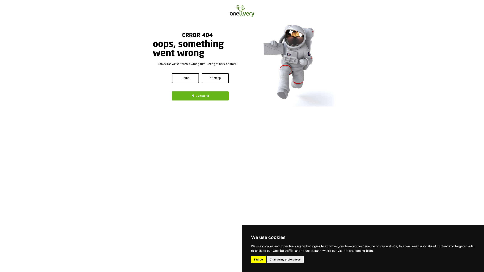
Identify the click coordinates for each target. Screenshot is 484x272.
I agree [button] (258, 259)
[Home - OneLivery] (242, 10)
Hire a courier (200, 95)
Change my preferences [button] (285, 259)
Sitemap (215, 78)
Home (185, 78)
